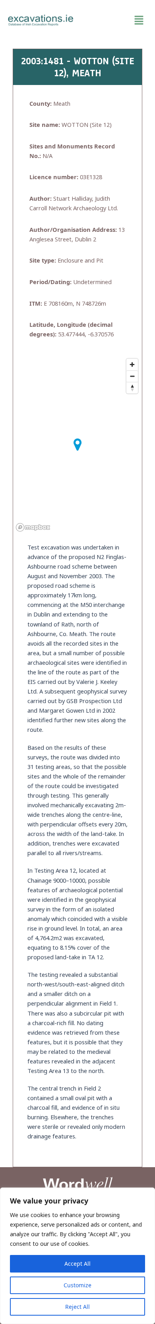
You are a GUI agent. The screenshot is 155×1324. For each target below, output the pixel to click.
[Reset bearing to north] (132, 387)
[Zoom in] (132, 364)
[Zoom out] (132, 376)
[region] (77, 1256)
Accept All (77, 1263)
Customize (77, 1285)
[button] (114, 20)
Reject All (77, 1306)
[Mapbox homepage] (32, 527)
